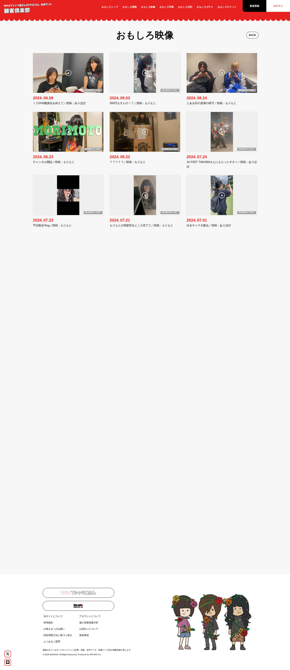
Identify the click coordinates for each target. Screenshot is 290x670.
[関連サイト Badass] (78, 606)
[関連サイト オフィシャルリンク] (78, 593)
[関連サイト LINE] (7, 662)
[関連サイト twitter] (7, 654)
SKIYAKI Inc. (95, 654)
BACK (252, 35)
